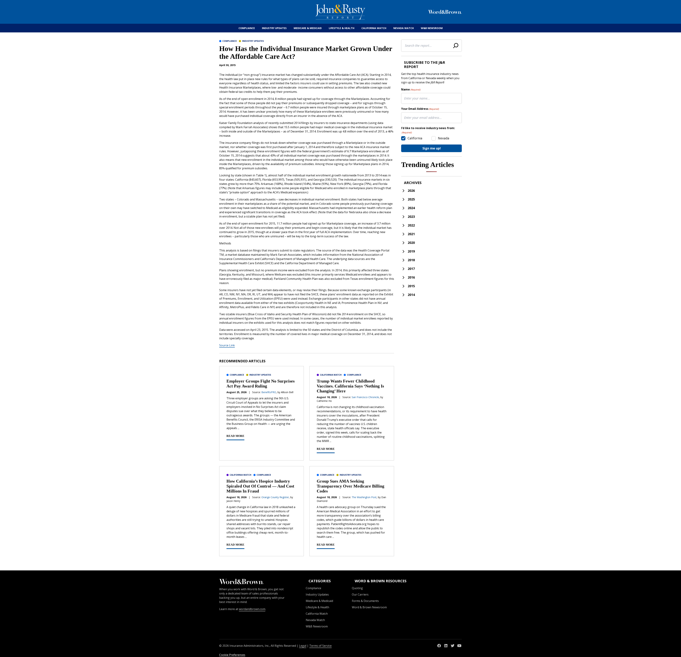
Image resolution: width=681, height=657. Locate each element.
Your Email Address (420, 109)
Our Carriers (360, 594)
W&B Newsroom (432, 28)
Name (411, 89)
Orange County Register (275, 497)
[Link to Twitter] (452, 646)
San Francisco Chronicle (365, 397)
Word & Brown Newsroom (369, 607)
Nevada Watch (403, 28)
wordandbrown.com (252, 609)
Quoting (357, 588)
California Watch (373, 28)
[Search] (456, 45)
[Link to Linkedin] (446, 646)
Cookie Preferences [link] (232, 655)
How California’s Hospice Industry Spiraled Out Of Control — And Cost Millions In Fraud (260, 486)
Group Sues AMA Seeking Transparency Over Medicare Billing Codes (350, 486)
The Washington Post (364, 497)
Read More (235, 435)
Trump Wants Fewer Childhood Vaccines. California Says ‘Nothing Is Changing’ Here (350, 386)
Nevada (443, 138)
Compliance (247, 28)
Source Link (227, 345)
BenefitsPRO (268, 392)
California (415, 138)
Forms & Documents (365, 601)
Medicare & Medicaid (308, 28)
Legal (302, 646)
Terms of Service (320, 646)
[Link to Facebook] (439, 646)
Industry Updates (274, 28)
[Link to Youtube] (459, 646)
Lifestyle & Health (341, 28)
